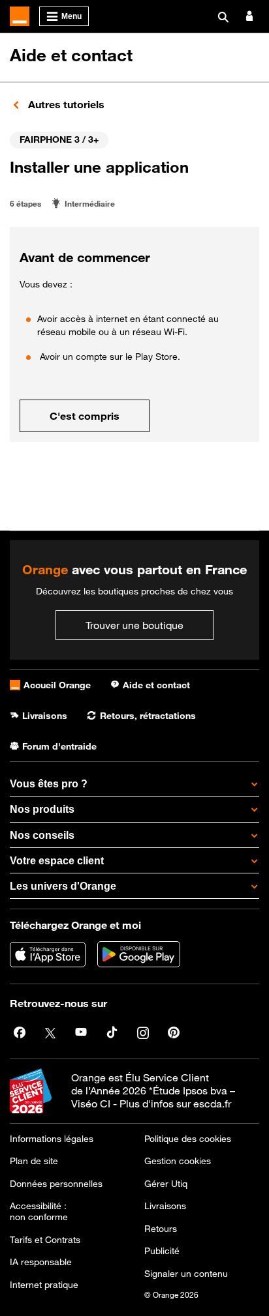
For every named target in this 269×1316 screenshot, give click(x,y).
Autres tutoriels (64, 104)
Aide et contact (71, 55)
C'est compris (84, 415)
